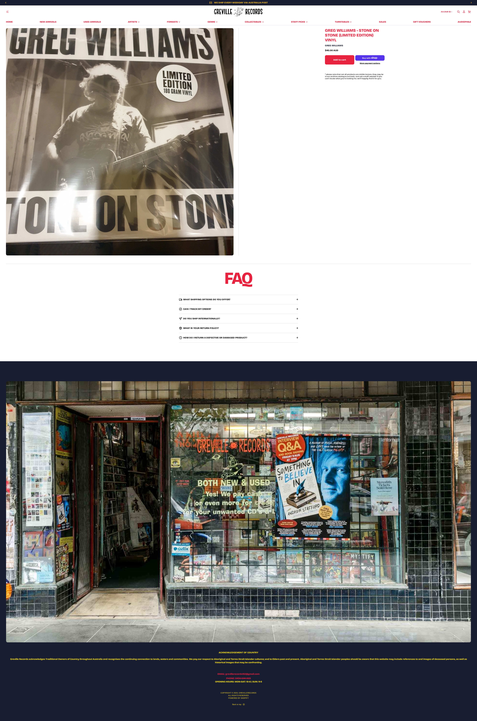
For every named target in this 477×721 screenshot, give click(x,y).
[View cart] (469, 12)
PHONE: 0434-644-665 (238, 678)
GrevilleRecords (247, 693)
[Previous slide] (5, 2)
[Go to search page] (458, 12)
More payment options (370, 63)
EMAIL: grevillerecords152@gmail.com (238, 674)
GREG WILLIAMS (334, 45)
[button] (458, 12)
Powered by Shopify (238, 698)
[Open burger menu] (7, 12)
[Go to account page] (464, 12)
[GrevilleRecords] (238, 12)
